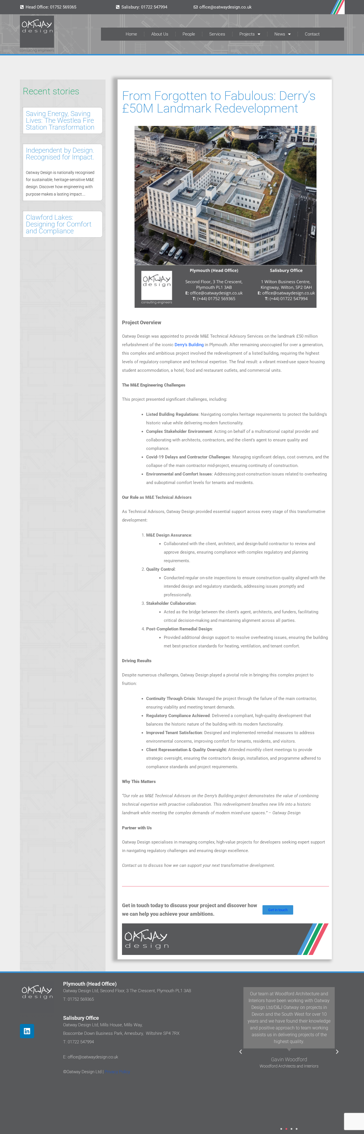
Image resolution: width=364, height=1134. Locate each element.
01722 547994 (154, 7)
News (279, 34)
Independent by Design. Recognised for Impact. (60, 153)
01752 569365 (63, 7)
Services (217, 34)
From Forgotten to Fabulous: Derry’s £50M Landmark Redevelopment (219, 102)
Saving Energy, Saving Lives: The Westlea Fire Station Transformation (60, 120)
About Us (159, 34)
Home (131, 34)
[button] (240, 1052)
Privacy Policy (117, 1071)
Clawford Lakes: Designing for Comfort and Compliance (59, 224)
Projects (247, 34)
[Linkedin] (27, 1031)
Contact (312, 34)
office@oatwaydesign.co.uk (225, 7)
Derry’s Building (189, 344)
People (189, 34)
